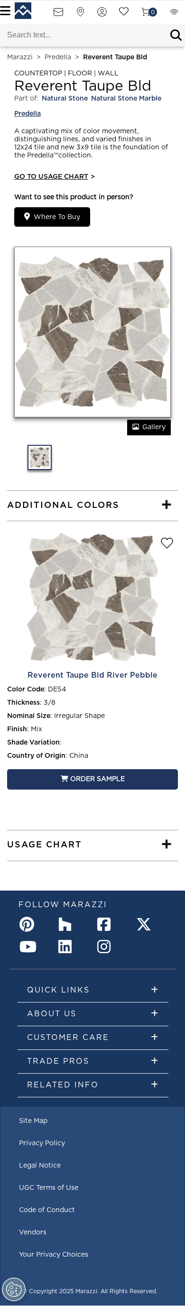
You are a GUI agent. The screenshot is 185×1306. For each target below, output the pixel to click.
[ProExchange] (174, 15)
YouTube (28, 946)
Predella (58, 57)
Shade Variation (33, 742)
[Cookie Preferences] (14, 1289)
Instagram (106, 946)
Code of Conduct (47, 1210)
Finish (17, 729)
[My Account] (102, 15)
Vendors (32, 1232)
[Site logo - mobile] (23, 10)
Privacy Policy (42, 1143)
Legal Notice (40, 1165)
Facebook (106, 924)
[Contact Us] (58, 15)
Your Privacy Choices (53, 1254)
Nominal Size (28, 716)
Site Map (33, 1121)
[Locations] (80, 15)
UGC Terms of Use (48, 1188)
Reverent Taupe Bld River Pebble (92, 675)
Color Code (25, 689)
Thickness (23, 702)
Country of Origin (36, 756)
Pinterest (28, 924)
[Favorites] (124, 15)
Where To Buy (57, 217)
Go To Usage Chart (54, 177)
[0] (145, 15)
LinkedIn (67, 946)
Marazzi (20, 57)
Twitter (145, 924)
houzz (67, 924)
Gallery (154, 427)
